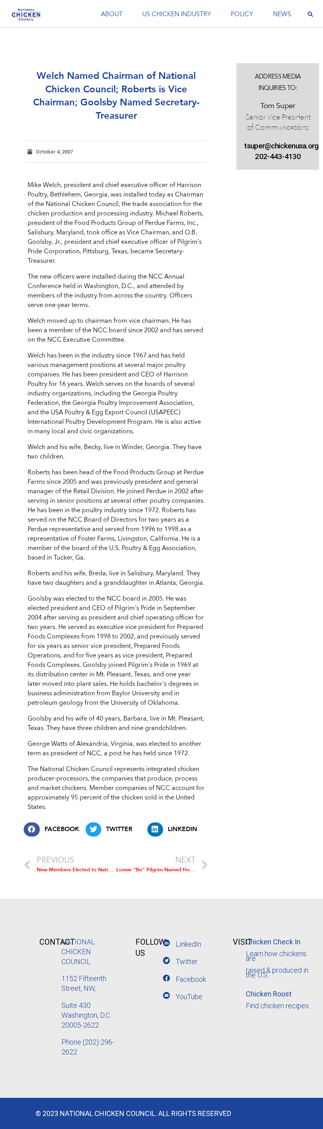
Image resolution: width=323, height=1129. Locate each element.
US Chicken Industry (176, 14)
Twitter (187, 961)
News (282, 14)
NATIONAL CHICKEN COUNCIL (78, 952)
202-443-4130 (278, 156)
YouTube (189, 996)
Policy (242, 14)
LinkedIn (188, 944)
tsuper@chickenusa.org (277, 145)
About (112, 14)
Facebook (191, 979)
